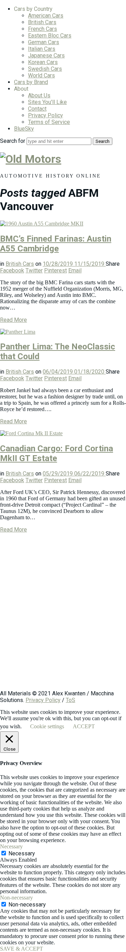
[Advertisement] (63, 615)
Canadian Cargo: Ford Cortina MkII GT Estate (56, 453)
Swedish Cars (45, 68)
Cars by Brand (31, 82)
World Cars (41, 75)
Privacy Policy (45, 115)
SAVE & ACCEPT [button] (21, 949)
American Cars (45, 15)
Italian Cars (41, 49)
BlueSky (24, 128)
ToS (70, 700)
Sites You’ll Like (47, 102)
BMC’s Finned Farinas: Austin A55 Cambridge (55, 243)
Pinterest (55, 270)
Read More (13, 320)
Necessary (21, 853)
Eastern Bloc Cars (49, 35)
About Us (39, 95)
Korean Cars (43, 62)
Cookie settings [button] (47, 726)
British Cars (42, 22)
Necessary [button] (11, 846)
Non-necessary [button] (16, 898)
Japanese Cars (46, 55)
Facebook (12, 270)
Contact (37, 108)
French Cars (42, 29)
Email (75, 270)
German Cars (43, 42)
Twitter (34, 270)
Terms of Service (49, 122)
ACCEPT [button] (84, 726)
